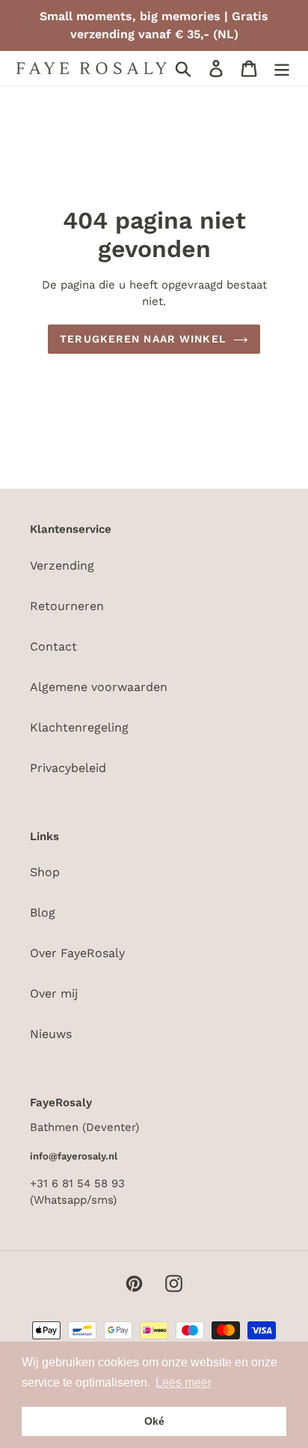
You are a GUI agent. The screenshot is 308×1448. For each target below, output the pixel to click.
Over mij (54, 993)
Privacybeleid (68, 768)
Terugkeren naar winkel (143, 339)
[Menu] (281, 68)
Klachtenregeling (79, 727)
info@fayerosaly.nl (73, 1156)
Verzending (62, 565)
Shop (45, 872)
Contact (53, 646)
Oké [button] (154, 1421)
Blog (42, 912)
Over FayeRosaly (77, 953)
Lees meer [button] (183, 1382)
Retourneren (67, 606)
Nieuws (51, 1034)
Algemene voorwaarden (98, 687)
